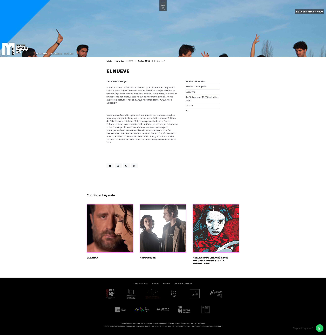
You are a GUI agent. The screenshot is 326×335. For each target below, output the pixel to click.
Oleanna (92, 257)
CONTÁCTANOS (40, 53)
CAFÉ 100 (68, 53)
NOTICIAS (155, 283)
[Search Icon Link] (163, 9)
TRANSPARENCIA (141, 283)
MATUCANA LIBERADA (183, 283)
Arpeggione (148, 257)
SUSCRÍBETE (56, 53)
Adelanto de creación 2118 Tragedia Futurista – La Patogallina (210, 260)
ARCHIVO (166, 283)
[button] (319, 328)
